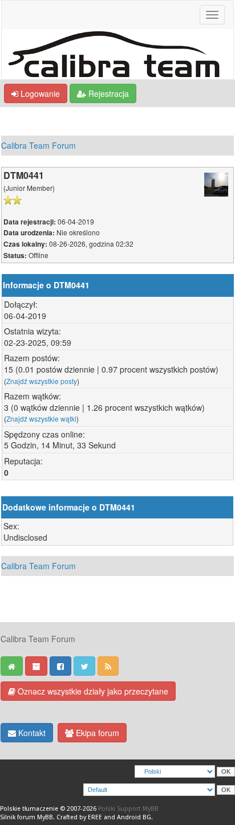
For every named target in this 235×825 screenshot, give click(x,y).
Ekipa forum (96, 732)
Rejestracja (107, 93)
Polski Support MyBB (128, 808)
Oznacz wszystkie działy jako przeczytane (91, 691)
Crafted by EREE (79, 817)
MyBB (45, 817)
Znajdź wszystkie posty (41, 381)
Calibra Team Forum (38, 145)
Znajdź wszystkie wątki (41, 418)
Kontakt (31, 732)
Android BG (134, 817)
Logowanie (39, 93)
